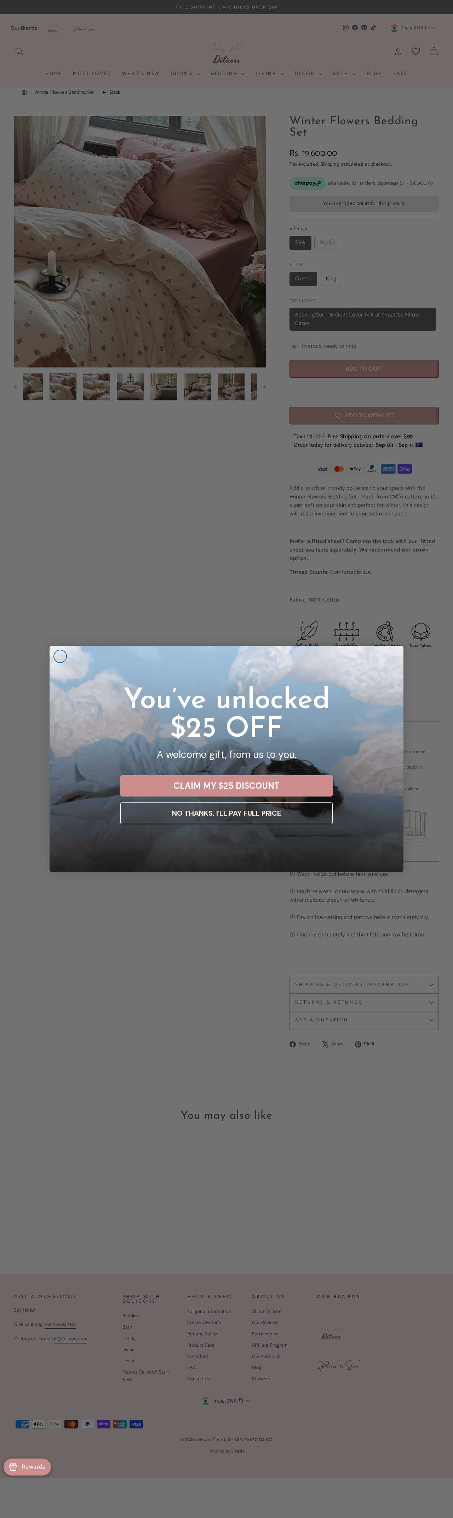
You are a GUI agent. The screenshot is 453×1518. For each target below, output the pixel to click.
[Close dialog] (60, 656)
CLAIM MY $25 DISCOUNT (226, 785)
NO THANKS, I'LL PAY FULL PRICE (226, 813)
